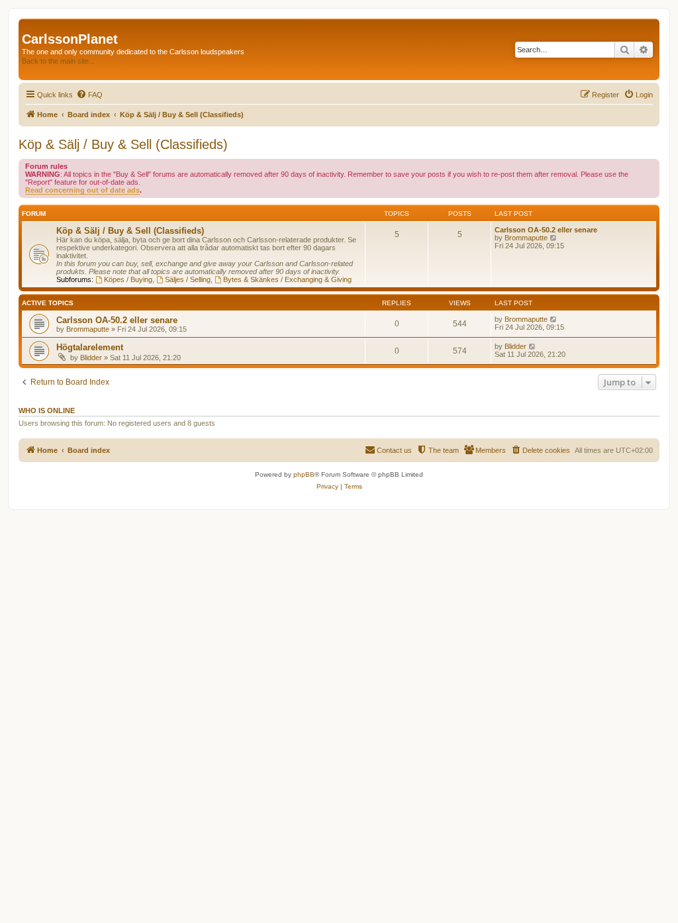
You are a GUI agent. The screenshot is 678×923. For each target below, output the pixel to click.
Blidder (91, 358)
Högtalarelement (89, 347)
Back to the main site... (58, 61)
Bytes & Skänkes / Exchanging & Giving (287, 279)
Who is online (47, 410)
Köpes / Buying (128, 279)
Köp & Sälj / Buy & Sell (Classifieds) (123, 144)
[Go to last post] (554, 319)
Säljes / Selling (188, 279)
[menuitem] (89, 95)
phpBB (304, 474)
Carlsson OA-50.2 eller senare (546, 230)
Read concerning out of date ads (82, 190)
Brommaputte (526, 238)
